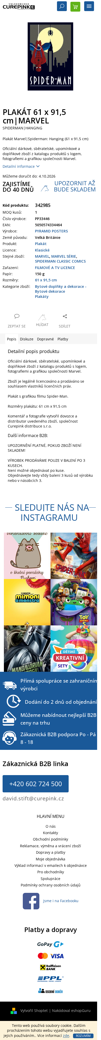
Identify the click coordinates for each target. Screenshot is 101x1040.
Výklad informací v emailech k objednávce (51, 865)
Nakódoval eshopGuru (71, 1010)
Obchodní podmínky (50, 839)
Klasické (42, 250)
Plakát (41, 243)
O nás (51, 826)
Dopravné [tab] (45, 339)
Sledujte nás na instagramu (52, 512)
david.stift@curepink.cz (33, 798)
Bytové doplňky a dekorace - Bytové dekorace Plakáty (60, 291)
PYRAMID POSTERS (51, 231)
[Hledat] (61, 6)
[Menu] (89, 6)
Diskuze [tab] (26, 339)
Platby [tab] (62, 339)
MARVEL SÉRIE (63, 256)
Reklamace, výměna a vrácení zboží (50, 845)
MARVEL (42, 256)
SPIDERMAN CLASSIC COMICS (60, 261)
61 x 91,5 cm (46, 280)
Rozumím (83, 1036)
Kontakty (50, 832)
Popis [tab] (11, 339)
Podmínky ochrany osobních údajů (51, 885)
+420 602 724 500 (35, 783)
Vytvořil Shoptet (34, 1010)
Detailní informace (19, 166)
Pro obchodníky (50, 871)
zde (66, 1035)
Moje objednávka (50, 859)
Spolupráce (50, 878)
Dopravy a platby (50, 852)
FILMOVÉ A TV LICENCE (55, 267)
